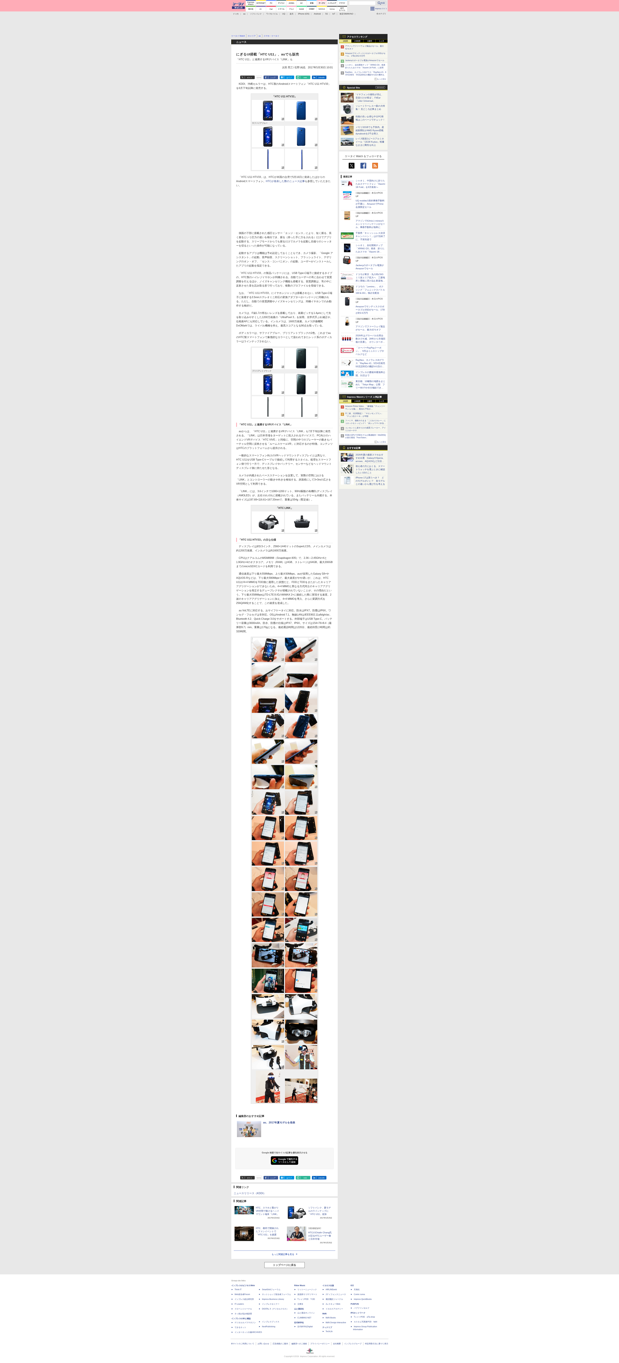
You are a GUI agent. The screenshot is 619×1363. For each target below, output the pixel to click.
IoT (333, 14)
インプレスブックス (270, 1322)
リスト (259, 77)
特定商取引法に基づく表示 (376, 1344)
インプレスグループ (353, 1344)
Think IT (238, 1289)
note (305, 77)
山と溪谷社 (299, 1309)
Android (317, 14)
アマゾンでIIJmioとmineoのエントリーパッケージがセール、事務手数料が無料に (370, 223)
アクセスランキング (357, 36)
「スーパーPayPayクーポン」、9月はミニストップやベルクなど (370, 350)
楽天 (292, 14)
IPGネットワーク (358, 1313)
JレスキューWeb (333, 1304)
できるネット (240, 1327)
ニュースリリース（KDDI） (250, 1193)
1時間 (345, 41)
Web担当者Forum (242, 1294)
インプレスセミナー (270, 1304)
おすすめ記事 (354, 448)
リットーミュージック (307, 1289)
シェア (273, 77)
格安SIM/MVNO (346, 14)
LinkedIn (321, 77)
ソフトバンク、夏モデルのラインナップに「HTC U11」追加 (319, 1210)
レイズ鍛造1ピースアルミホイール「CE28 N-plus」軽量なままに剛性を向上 (370, 141)
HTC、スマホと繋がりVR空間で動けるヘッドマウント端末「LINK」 (267, 1210)
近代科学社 (299, 1322)
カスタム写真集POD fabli (365, 1322)
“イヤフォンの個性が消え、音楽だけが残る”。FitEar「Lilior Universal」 (369, 97)
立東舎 (300, 1304)
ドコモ (236, 14)
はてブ (289, 77)
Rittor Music (299, 1285)
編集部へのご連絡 (299, 1344)
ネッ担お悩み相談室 (243, 1314)
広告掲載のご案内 (280, 1344)
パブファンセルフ (361, 1308)
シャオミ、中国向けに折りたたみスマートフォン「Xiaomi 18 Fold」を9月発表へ (370, 183)
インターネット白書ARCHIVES (248, 1332)
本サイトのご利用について (242, 1344)
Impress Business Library (273, 1299)
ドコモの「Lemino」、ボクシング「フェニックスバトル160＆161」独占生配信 (370, 289)
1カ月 (381, 41)
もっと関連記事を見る (283, 1254)
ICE (352, 1285)
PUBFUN (355, 1304)
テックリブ (327, 1327)
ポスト (249, 77)
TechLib (329, 1331)
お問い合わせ (263, 1344)
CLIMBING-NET (304, 1318)
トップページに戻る (284, 1265)
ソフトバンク (256, 14)
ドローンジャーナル (243, 1309)
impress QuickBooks (363, 1299)
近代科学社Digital (305, 1326)
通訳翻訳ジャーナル (334, 1299)
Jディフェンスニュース (336, 1294)
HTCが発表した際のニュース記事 (285, 181)
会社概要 (337, 1344)
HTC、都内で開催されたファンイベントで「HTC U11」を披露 (267, 1231)
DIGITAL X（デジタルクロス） (275, 1309)
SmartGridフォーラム (271, 1289)
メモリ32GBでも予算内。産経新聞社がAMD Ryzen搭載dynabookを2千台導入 (370, 130)
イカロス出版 (328, 1285)
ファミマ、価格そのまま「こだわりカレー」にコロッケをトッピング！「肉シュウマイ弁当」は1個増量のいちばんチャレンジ (365, 423)
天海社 (357, 1289)
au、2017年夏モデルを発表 (279, 1122)
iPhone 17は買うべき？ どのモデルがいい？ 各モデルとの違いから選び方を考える (370, 480)
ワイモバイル (272, 14)
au (244, 14)
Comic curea (359, 1294)
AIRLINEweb (331, 1289)
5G (326, 14)
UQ (283, 14)
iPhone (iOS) (303, 14)
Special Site (353, 87)
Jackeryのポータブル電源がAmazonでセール (364, 60)
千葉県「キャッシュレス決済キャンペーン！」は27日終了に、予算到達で (370, 236)
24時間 (357, 41)
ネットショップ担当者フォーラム (276, 1294)
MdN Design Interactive (336, 1322)
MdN (324, 1314)
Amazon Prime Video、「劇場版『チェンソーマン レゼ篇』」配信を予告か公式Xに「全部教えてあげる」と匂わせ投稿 (365, 409)
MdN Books (331, 1318)
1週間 (369, 41)
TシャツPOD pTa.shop (364, 1317)
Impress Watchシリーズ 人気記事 (364, 397)
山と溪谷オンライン (306, 1313)
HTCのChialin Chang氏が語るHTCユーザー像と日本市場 (320, 1235)
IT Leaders (239, 1304)
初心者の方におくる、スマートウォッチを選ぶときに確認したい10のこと (370, 469)
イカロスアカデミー (334, 1309)
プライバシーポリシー (320, 1344)
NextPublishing (268, 1326)
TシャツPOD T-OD (306, 1299)
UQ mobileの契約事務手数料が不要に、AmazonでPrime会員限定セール (370, 203)
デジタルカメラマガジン (245, 1322)
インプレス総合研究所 (244, 1299)
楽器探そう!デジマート (307, 1294)
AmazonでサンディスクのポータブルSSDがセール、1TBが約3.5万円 (370, 309)
